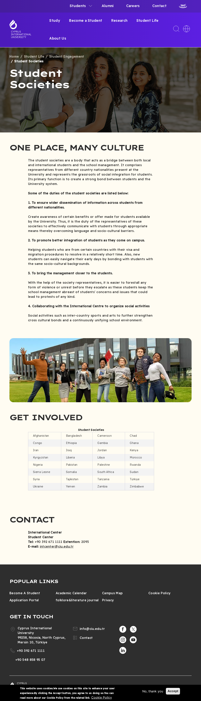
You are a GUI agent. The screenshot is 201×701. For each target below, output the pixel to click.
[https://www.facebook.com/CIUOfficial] (122, 629)
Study (54, 20)
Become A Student (24, 593)
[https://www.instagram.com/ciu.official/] (122, 639)
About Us (57, 38)
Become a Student (85, 20)
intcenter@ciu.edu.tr (57, 546)
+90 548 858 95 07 (30, 660)
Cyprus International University (21, 34)
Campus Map (112, 593)
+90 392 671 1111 (31, 651)
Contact (159, 6)
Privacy (108, 600)
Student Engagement (66, 56)
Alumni (108, 6)
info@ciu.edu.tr (92, 629)
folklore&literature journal (77, 600)
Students (78, 6)
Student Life (147, 20)
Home (14, 56)
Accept (173, 691)
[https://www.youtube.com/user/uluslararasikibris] (133, 639)
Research (119, 20)
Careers (133, 6)
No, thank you (152, 691)
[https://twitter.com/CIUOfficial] (133, 629)
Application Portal (24, 600)
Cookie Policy (159, 593)
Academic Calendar (71, 593)
